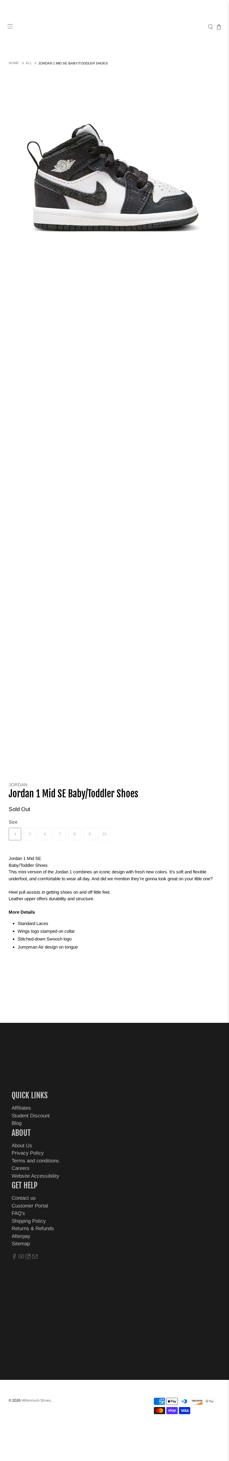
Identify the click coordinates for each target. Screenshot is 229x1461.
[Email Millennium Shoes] (35, 1257)
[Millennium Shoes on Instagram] (28, 1257)
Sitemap (21, 1244)
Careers (21, 1168)
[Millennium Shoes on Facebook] (14, 1257)
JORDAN (18, 784)
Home (14, 63)
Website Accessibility (35, 1176)
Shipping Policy (29, 1221)
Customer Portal (30, 1206)
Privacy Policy (28, 1153)
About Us (22, 1145)
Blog (16, 1123)
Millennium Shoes (36, 1400)
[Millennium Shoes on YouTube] (21, 1257)
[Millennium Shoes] (114, 27)
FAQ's (18, 1213)
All (29, 63)
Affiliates (21, 1108)
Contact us (24, 1198)
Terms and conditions (35, 1161)
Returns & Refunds (33, 1228)
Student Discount (31, 1116)
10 (104, 834)
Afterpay (21, 1236)
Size (13, 821)
